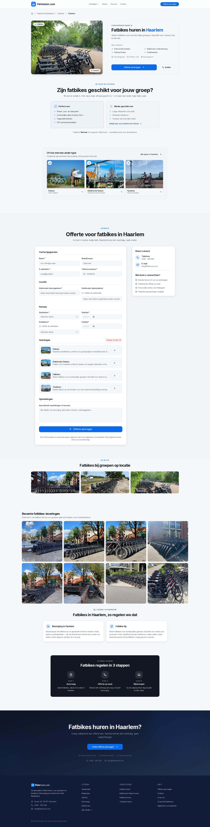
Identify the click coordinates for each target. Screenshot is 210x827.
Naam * (42, 258)
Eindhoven (86, 806)
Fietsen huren (125, 789)
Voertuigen (93, 4)
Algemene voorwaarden (167, 806)
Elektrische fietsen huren (129, 793)
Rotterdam (86, 793)
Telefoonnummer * (89, 269)
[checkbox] (83, 293)
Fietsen (56, 349)
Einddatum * (44, 322)
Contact (123, 4)
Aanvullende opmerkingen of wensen (54, 405)
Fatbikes (56, 374)
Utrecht (84, 797)
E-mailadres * (44, 269)
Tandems (57, 387)
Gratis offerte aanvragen (103, 747)
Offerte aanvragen (169, 4)
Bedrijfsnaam (87, 258)
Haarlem (61, 13)
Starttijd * (86, 312)
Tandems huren (126, 802)
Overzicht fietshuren (165, 802)
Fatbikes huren (125, 797)
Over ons (113, 4)
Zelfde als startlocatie (93, 293)
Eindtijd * (85, 322)
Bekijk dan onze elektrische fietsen (124, 124)
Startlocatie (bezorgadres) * (50, 288)
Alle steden (86, 810)
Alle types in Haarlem (149, 154)
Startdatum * (44, 312)
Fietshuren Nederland (45, 13)
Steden (104, 4)
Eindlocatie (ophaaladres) (92, 288)
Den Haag (86, 802)
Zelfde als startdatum (50, 326)
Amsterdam (86, 789)
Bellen (168, 67)
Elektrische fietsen (61, 361)
